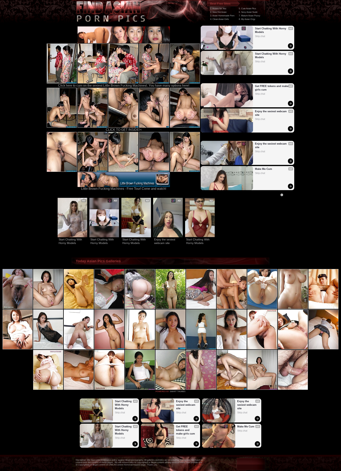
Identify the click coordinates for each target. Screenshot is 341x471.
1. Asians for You (218, 8)
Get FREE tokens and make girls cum (272, 88)
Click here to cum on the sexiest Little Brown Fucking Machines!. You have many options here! (123, 85)
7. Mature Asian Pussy (249, 15)
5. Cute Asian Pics (247, 8)
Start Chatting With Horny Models (271, 30)
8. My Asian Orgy (247, 19)
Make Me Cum (263, 168)
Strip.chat (260, 36)
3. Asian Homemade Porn (222, 15)
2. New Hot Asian (218, 12)
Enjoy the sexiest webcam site (271, 113)
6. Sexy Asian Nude (248, 12)
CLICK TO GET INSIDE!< (124, 129)
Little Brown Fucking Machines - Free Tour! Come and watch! (123, 188)
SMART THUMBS (177, 391)
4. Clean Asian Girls (219, 19)
